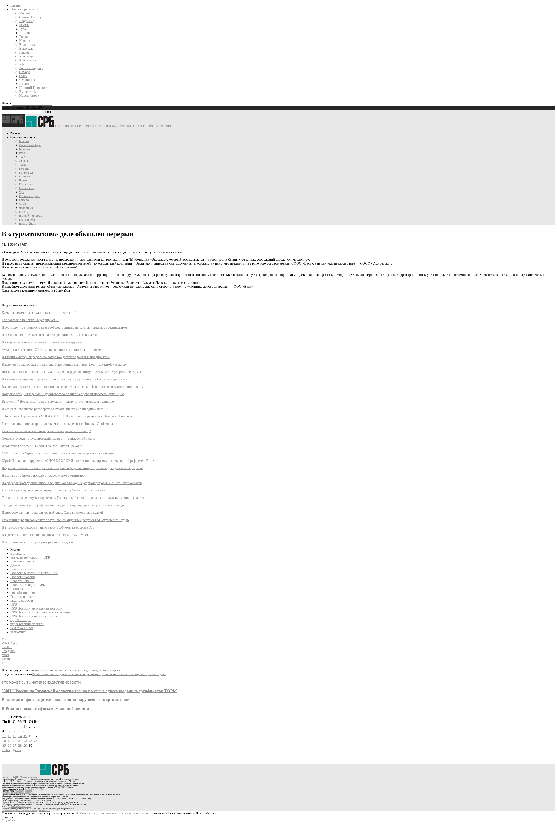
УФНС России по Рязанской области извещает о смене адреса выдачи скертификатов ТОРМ (89, 691)
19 (9, 741)
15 (25, 736)
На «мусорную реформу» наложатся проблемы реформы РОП (48, 527)
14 (20, 736)
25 (4, 745)
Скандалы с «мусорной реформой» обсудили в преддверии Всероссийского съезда (63, 505)
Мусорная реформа (23, 791)
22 (25, 741)
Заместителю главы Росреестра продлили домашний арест (77, 670)
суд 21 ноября (20, 620)
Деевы (15, 565)
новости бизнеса (22, 569)
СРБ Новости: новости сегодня (33, 616)
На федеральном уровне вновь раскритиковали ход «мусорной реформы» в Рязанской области (72, 483)
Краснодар (27, 56)
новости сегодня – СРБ (27, 585)
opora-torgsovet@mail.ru (20, 806)
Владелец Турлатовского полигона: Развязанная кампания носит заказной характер (64, 364)
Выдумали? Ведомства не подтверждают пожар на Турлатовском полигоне (58, 401)
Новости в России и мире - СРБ (34, 573)
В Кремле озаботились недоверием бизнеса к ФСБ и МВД (45, 535)
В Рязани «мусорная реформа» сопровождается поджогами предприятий (56, 357)
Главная (16, 5)
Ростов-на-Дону (31, 68)
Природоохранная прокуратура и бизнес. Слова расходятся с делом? (52, 512)
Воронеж (26, 48)
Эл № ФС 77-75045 (34, 789)
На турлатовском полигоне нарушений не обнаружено (42, 342)
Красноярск (28, 60)
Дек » (17, 750)
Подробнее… (10, 820)
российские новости (25, 592)
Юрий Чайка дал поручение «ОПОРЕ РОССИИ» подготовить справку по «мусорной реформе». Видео (79, 461)
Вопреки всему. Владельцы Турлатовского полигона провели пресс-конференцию (63, 394)
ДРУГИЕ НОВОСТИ (66, 682)
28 (20, 745)
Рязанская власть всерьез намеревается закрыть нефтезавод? (46, 431)
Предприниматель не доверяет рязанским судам (37, 542)
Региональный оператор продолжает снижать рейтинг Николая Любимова (57, 424)
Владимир (26, 21)
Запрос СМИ (10, 776)
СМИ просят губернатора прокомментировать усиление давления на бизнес (58, 453)
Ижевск (25, 40)
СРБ (13, 604)
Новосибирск (29, 95)
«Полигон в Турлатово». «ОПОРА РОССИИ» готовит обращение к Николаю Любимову (68, 416)
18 (4, 741)
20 (14, 741)
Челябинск (27, 80)
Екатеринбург (29, 91)
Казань (24, 84)
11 (4, 736)
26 (9, 745)
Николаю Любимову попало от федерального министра (43, 475)
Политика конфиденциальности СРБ (18, 793)
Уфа (22, 64)
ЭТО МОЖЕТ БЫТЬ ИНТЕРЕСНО (26, 682)
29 (25, 745)
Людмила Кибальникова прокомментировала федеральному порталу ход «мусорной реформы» (72, 372)
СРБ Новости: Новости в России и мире (40, 612)
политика (17, 589)
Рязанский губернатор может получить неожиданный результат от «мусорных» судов (65, 520)
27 (14, 745)
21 (20, 741)
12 (9, 736)
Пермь (24, 52)
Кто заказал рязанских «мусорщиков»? (30, 320)
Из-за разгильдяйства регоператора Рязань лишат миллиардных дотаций (55, 409)
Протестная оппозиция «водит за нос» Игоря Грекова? (42, 446)
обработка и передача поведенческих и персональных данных (113, 813)
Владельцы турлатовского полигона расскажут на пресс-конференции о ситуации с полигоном (73, 386)
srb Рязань (17, 553)
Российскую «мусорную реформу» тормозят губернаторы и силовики (54, 490)
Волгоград (27, 44)
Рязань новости (21, 600)
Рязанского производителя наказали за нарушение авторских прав (65, 699)
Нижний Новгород (33, 87)
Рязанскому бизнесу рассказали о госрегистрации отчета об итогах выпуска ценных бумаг (99, 674)
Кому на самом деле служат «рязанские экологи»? (39, 312)
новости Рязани (22, 581)
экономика (18, 632)
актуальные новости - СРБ (30, 557)
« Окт (6, 750)
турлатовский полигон (27, 624)
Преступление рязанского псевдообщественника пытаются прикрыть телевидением (64, 327)
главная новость (22, 561)
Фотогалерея (28, 776)
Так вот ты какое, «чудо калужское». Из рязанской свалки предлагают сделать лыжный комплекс (74, 498)
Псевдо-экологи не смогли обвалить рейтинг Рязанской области (49, 335)
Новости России (22, 577)
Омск (23, 76)
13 (14, 736)
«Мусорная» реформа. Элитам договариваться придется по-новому (52, 349)
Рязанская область (23, 596)
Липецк (25, 33)
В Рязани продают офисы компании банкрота (45, 708)
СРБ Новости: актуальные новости (36, 608)
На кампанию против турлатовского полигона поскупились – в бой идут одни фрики (65, 379)
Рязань (24, 25)
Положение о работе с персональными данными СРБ (26, 810)
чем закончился (21, 628)
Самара (24, 72)
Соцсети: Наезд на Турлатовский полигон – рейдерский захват (49, 438)
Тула (22, 29)
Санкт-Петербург (32, 17)
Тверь (23, 37)
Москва (24, 13)
